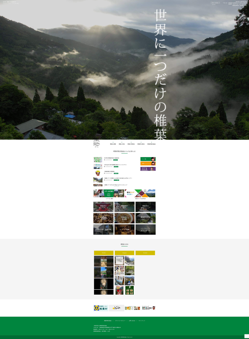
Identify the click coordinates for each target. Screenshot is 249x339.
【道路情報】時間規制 (109, 171)
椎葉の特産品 (131, 144)
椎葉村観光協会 (151, 144)
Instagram (124, 252)
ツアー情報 (116, 180)
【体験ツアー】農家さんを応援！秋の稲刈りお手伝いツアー (118, 178)
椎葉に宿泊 (122, 144)
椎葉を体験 (113, 144)
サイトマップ (142, 320)
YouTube (104, 252)
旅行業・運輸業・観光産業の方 (9, 1)
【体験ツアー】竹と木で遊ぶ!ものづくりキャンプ (115, 184)
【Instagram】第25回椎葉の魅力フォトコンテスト (115, 164)
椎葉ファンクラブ (146, 163)
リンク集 (144, 159)
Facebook (145, 252)
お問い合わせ (132, 320)
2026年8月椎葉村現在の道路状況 (111, 158)
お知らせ (116, 166)
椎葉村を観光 (141, 144)
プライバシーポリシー (120, 320)
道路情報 (116, 173)
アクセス (214, 4)
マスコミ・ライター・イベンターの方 (11, 3)
